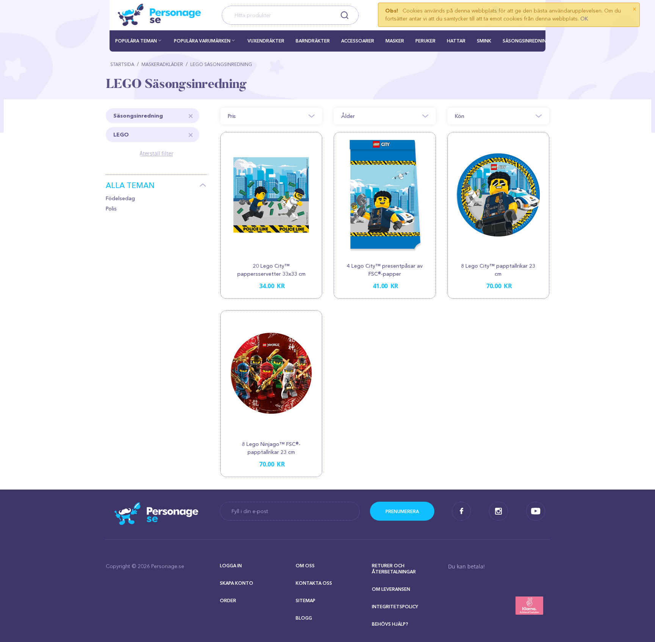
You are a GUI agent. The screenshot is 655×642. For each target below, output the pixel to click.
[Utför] (402, 511)
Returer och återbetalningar (394, 569)
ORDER (228, 600)
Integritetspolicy (395, 606)
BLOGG (304, 618)
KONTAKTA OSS (314, 583)
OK (584, 18)
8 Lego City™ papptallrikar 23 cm (498, 269)
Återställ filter (156, 153)
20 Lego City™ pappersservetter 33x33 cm (271, 269)
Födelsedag (120, 198)
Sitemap (305, 600)
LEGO (121, 134)
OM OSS (305, 565)
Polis (111, 208)
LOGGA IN (231, 565)
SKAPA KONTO (236, 583)
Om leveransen (391, 589)
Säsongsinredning (138, 115)
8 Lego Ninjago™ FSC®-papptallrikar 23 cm (271, 448)
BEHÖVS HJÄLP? (390, 624)
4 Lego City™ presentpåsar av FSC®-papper (385, 269)
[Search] (344, 15)
